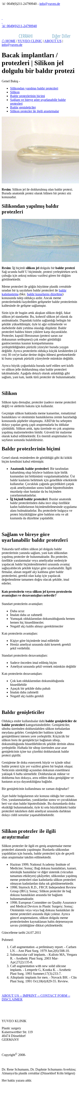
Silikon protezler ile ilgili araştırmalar (34, 111)
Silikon (15, 92)
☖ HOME (9, 41)
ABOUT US (53, 41)
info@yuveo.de (49, 3)
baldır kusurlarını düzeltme (44, 294)
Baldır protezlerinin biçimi (27, 96)
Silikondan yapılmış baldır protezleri (34, 88)
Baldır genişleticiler (23, 107)
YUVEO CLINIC (30, 41)
